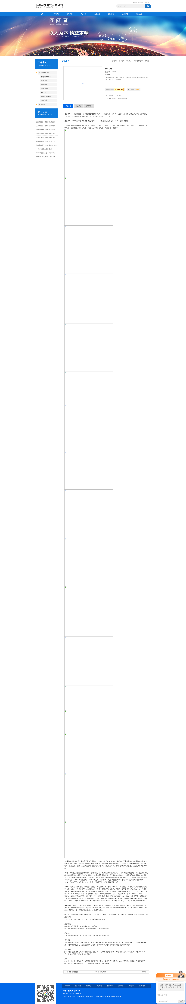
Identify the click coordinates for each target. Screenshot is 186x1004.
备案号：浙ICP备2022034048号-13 (80, 997)
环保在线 (113, 997)
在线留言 (140, 2)
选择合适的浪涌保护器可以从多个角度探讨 (46, 137)
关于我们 (56, 14)
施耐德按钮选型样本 (74, 972)
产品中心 (83, 14)
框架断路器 (44, 100)
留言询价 (88, 106)
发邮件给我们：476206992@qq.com (117, 98)
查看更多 (42, 104)
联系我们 (146, 2)
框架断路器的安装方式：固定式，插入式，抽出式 (46, 145)
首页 (41, 14)
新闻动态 (69, 14)
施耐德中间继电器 (46, 96)
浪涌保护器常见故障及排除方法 (45, 133)
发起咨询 (181, 1001)
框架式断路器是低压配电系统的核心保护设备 (46, 157)
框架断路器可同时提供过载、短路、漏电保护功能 (46, 141)
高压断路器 (44, 84)
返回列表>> (145, 972)
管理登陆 (118, 997)
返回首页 (135, 2)
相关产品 (78, 106)
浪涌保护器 (44, 80)
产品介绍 (68, 106)
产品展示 (128, 61)
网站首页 (67, 986)
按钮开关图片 (103, 972)
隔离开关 (43, 92)
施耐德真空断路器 (46, 77)
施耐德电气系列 (44, 72)
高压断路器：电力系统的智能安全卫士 (46, 126)
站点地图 (102, 997)
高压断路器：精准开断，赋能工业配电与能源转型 (46, 122)
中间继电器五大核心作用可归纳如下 (46, 153)
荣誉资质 (111, 14)
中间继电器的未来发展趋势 (44, 149)
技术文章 (97, 14)
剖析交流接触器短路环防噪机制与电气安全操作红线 (46, 129)
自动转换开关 (44, 88)
